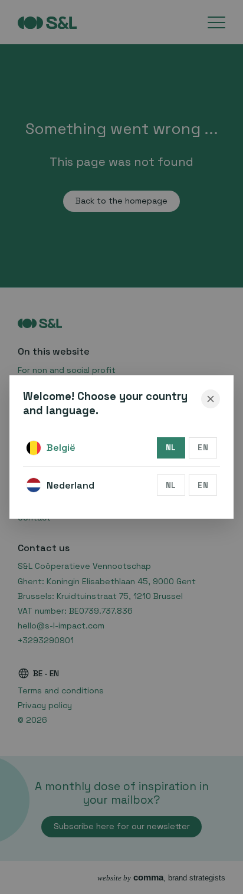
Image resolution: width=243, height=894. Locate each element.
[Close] (210, 398)
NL (171, 448)
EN (203, 448)
